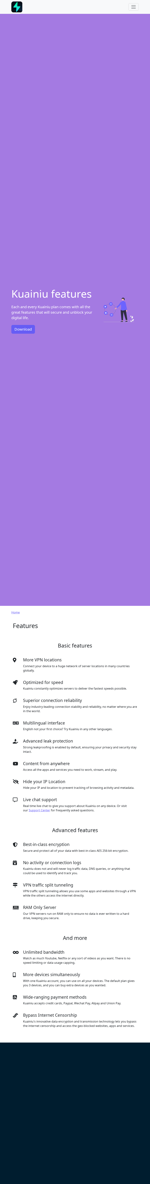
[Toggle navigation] (133, 7)
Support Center (39, 810)
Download (23, 329)
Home (15, 612)
